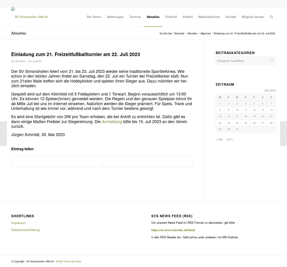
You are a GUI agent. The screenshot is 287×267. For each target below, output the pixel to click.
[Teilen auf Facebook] (56, 161)
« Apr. (219, 139)
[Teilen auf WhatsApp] (147, 161)
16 (228, 116)
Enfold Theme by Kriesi (68, 261)
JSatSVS (37, 61)
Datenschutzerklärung (25, 230)
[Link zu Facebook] (272, 3)
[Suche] (271, 17)
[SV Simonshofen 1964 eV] (29, 17)
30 (228, 129)
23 (228, 122)
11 (245, 110)
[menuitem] (94, 17)
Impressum (18, 223)
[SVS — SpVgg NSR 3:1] (3, 133)
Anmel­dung (112, 121)
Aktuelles (18, 33)
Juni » (230, 139)
